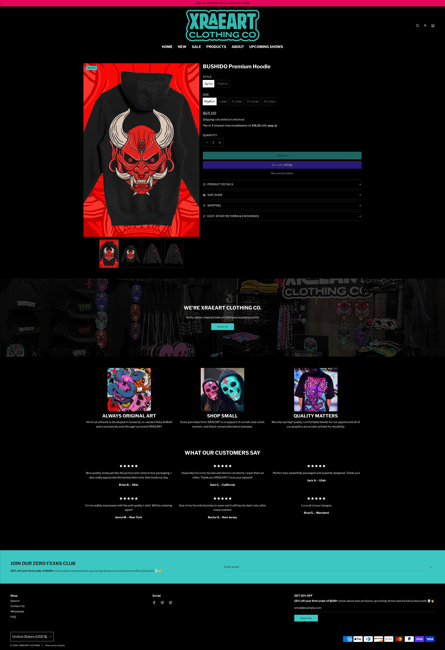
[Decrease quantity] (207, 142)
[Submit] (431, 567)
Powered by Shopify (55, 645)
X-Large (237, 101)
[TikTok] (170, 602)
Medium (209, 101)
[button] (88, 150)
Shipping (208, 119)
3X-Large (269, 101)
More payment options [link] (282, 173)
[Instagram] (162, 602)
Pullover (222, 83)
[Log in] (425, 25)
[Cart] (433, 25)
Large (223, 101)
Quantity (210, 135)
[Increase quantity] (220, 142)
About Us (222, 326)
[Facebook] (154, 602)
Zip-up (208, 83)
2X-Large (253, 101)
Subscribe (306, 618)
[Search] (417, 25)
